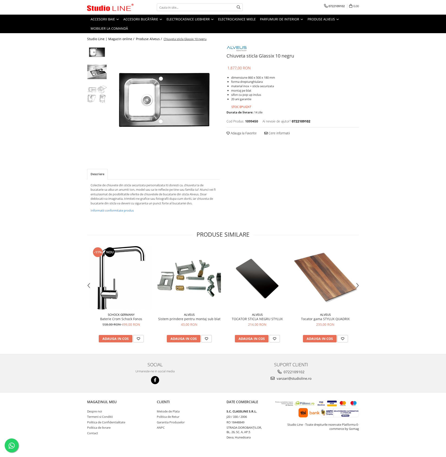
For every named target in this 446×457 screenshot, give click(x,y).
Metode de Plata (168, 411)
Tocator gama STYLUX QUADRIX (325, 319)
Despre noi (94, 411)
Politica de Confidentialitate (106, 422)
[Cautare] (238, 7)
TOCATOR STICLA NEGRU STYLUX (257, 319)
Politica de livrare (99, 427)
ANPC (161, 427)
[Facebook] (155, 380)
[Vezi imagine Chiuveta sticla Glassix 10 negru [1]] (97, 72)
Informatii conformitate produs (112, 210)
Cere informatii (279, 133)
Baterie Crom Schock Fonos (121, 319)
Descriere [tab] (97, 174)
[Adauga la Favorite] (138, 338)
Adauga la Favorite (243, 133)
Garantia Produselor (171, 422)
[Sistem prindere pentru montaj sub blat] (189, 277)
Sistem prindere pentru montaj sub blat (189, 319)
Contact (92, 433)
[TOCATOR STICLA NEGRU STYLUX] (257, 278)
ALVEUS (189, 314)
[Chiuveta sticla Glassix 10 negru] (164, 99)
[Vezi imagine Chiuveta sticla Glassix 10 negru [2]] (97, 94)
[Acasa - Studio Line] (110, 7)
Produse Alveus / (149, 39)
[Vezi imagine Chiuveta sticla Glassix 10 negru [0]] (97, 52)
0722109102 (294, 372)
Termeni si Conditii (100, 417)
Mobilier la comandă (109, 28)
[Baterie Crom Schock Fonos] (121, 277)
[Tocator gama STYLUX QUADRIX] (325, 277)
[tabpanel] (164, 99)
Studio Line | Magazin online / (111, 39)
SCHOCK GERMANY (121, 314)
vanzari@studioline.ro (294, 378)
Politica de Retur (168, 417)
